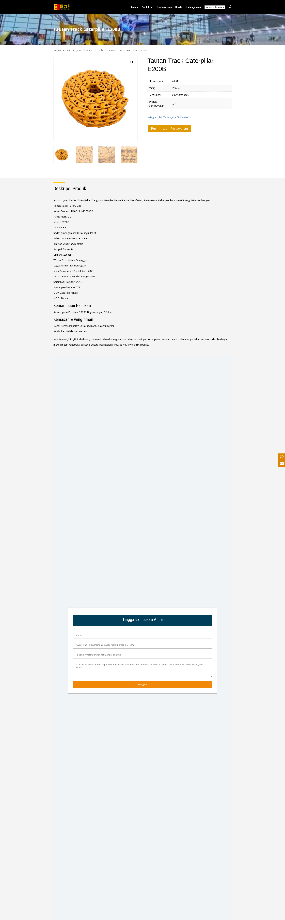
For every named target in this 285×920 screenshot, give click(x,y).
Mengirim (142, 684)
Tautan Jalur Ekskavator (82, 50)
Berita (178, 7)
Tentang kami (164, 7)
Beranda (58, 50)
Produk (145, 7)
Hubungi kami (193, 7)
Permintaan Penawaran (169, 128)
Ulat (102, 50)
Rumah (134, 7)
